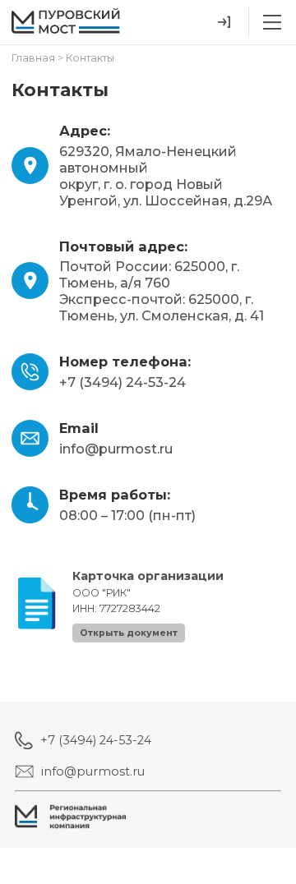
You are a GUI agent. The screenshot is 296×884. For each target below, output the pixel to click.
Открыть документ (129, 633)
